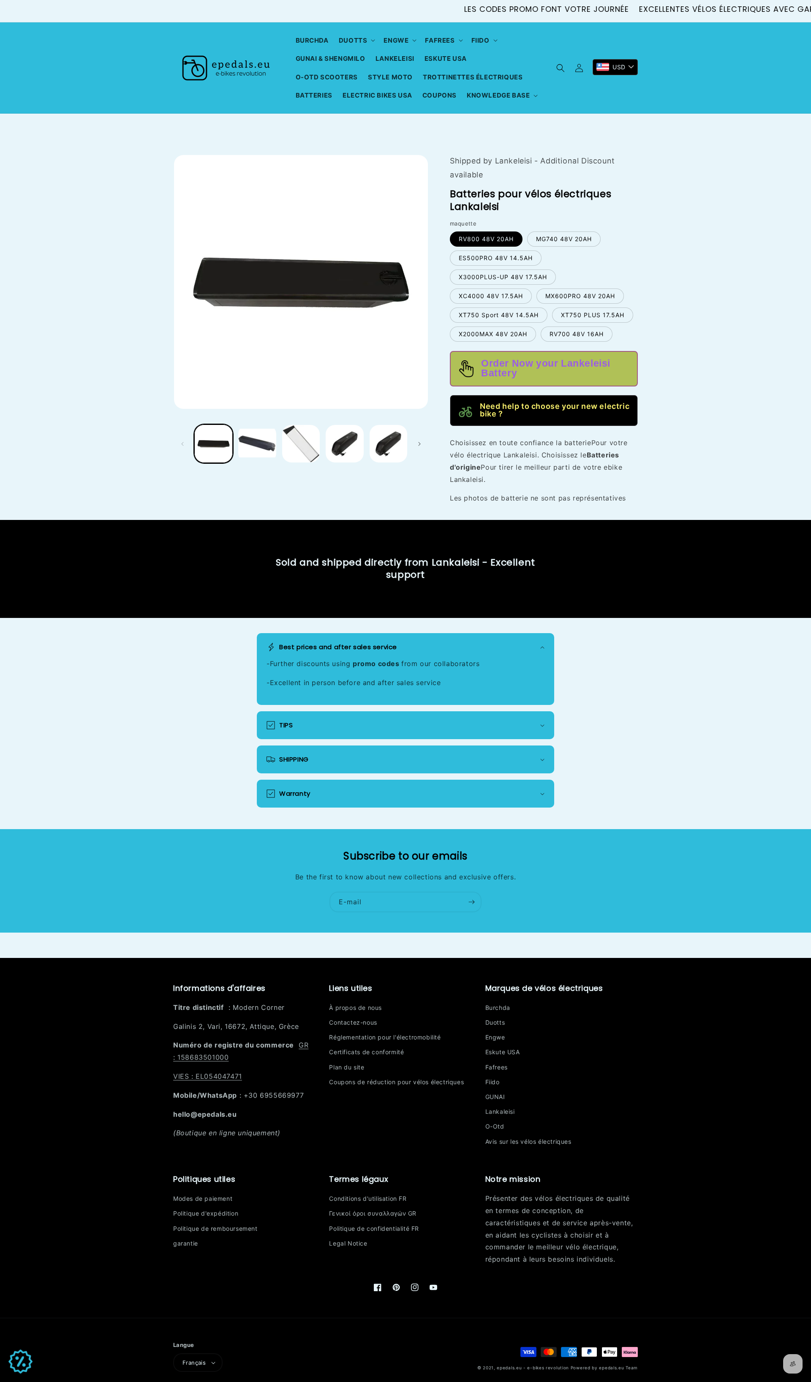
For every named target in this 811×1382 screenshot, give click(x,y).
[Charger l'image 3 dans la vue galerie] (301, 443)
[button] (356, 40)
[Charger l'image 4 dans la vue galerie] (344, 443)
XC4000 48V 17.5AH (491, 295)
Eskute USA (502, 1052)
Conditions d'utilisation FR (367, 1198)
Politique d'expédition (205, 1213)
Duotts (495, 1022)
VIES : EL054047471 (207, 1076)
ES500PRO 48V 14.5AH (496, 257)
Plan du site (346, 1067)
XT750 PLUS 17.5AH (592, 314)
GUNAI (495, 1096)
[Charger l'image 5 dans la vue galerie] (388, 443)
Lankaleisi (500, 1111)
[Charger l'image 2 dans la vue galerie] (257, 443)
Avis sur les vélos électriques (528, 1141)
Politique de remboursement (215, 1228)
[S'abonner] (471, 902)
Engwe (495, 1037)
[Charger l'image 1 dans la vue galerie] (213, 443)
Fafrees (496, 1067)
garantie (185, 1243)
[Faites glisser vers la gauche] (182, 444)
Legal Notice (348, 1243)
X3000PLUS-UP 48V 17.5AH (503, 276)
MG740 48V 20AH (564, 238)
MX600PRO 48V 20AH (580, 295)
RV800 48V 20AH (486, 238)
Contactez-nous (353, 1022)
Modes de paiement (202, 1198)
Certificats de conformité (366, 1052)
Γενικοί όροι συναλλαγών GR (372, 1213)
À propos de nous (355, 1007)
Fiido (492, 1081)
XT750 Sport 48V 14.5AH (499, 314)
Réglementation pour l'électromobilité (385, 1037)
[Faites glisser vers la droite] (419, 444)
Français (194, 1362)
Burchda (497, 1007)
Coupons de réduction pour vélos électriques (396, 1081)
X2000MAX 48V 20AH (493, 333)
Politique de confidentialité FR (374, 1228)
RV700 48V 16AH (577, 333)
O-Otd (494, 1126)
